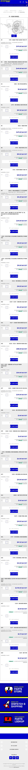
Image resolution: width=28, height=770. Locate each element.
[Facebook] (14, 757)
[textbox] (12, 5)
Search (26, 5)
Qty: (2, 46)
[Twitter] (10, 757)
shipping (25, 47)
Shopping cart (26, 2)
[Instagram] (17, 757)
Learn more (25, 50)
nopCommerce (16, 767)
